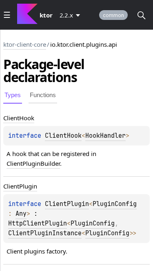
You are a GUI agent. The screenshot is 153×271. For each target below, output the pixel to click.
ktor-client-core (24, 44)
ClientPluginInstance (45, 233)
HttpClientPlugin (37, 223)
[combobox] (71, 15)
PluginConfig (115, 204)
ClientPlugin (67, 204)
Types (12, 94)
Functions (43, 94)
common (113, 15)
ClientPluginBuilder (33, 163)
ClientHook (63, 136)
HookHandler (105, 136)
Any (21, 214)
